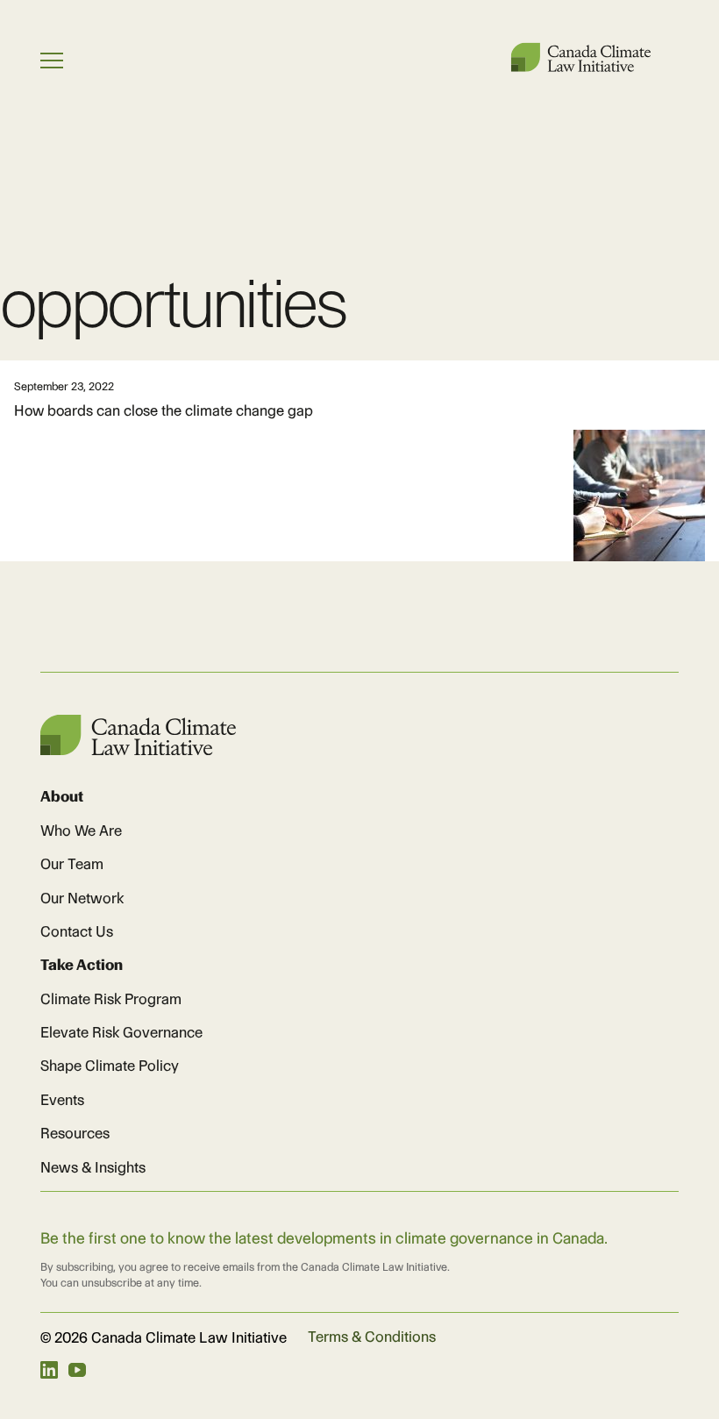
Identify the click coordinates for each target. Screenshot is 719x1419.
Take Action (81, 964)
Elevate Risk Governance (121, 1032)
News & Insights (93, 1167)
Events (62, 1100)
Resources (75, 1133)
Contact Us (76, 931)
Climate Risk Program (111, 999)
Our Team (71, 864)
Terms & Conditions (372, 1336)
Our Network (82, 898)
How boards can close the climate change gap (163, 410)
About (61, 796)
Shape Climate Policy (109, 1065)
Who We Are (81, 830)
